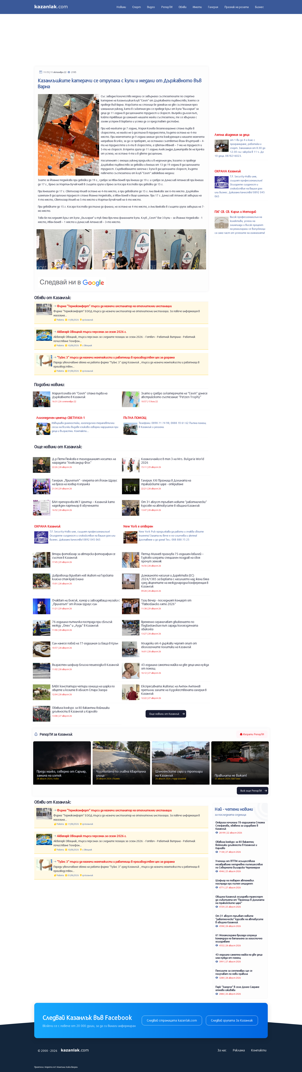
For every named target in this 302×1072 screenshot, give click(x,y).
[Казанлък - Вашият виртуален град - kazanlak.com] (51, 7)
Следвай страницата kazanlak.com (172, 1020)
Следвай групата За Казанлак (232, 1020)
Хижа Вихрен (72, 1067)
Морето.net (50, 1067)
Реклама (239, 1050)
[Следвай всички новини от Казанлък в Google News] (72, 280)
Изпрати (253, 734)
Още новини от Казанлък (164, 713)
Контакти (258, 1050)
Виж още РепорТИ (251, 790)
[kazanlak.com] (75, 1050)
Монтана (61, 1067)
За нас (222, 1050)
